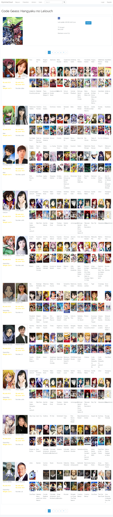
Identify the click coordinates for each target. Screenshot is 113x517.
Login (102, 2)
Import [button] (88, 23)
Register (109, 2)
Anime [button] (33, 2)
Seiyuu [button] (17, 2)
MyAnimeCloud (7, 2)
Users (40, 2)
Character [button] (25, 2)
